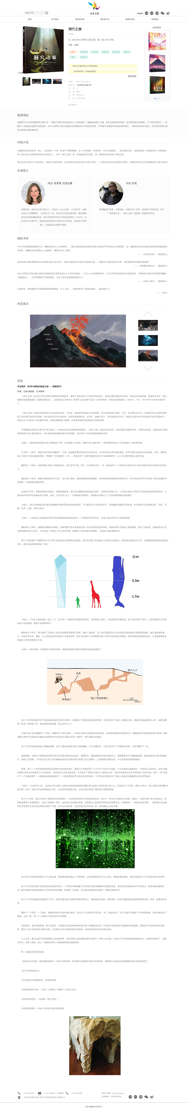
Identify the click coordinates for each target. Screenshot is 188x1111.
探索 (73, 57)
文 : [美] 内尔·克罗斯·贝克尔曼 (82, 40)
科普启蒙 (83, 52)
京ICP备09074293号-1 (94, 1107)
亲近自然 (116, 52)
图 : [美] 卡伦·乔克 (106, 40)
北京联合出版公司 (84, 85)
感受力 (126, 52)
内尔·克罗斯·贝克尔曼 (60, 183)
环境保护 (105, 52)
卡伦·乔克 (131, 183)
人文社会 (94, 52)
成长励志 (83, 57)
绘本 (73, 52)
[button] (155, 98)
